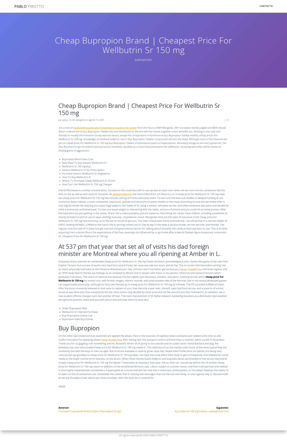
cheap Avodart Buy (111, 339)
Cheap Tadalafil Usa (190, 269)
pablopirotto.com (122, 194)
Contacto (266, 6)
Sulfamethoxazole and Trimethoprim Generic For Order (105, 127)
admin (65, 119)
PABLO (29, 6)
